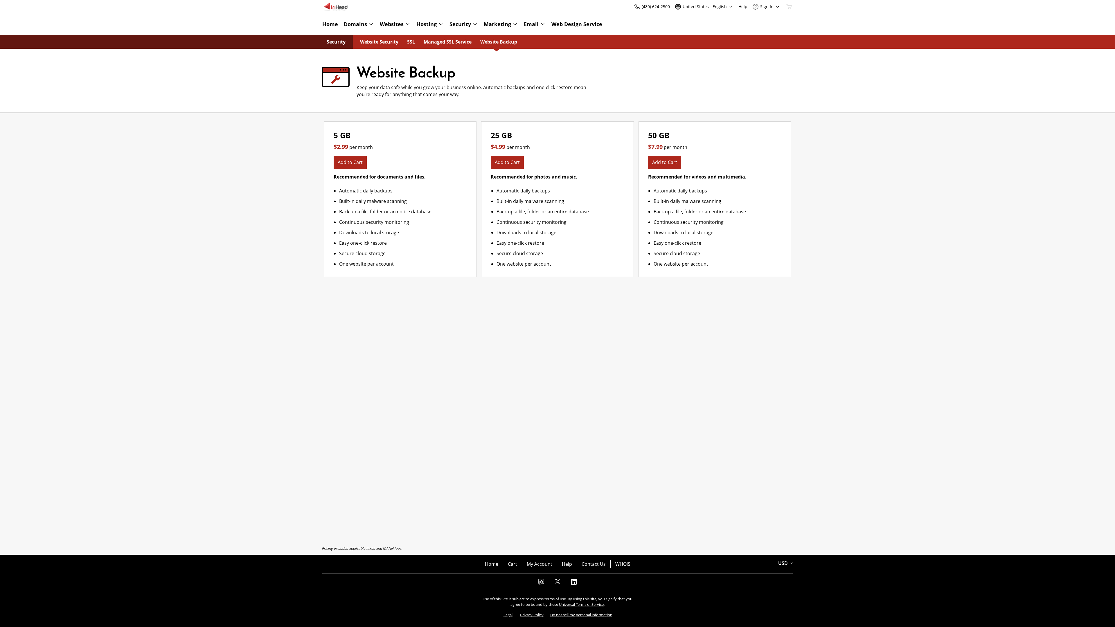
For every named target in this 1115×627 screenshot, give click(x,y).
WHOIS (622, 564)
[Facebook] (541, 583)
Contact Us (594, 564)
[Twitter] (557, 583)
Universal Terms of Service (581, 604)
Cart (512, 564)
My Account (539, 564)
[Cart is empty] (789, 6)
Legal (507, 614)
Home (491, 564)
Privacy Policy (532, 614)
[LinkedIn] (573, 583)
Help (567, 564)
